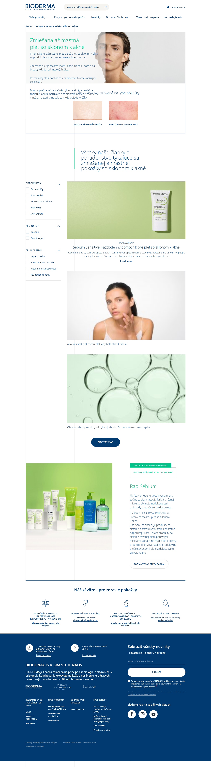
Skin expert (36, 213)
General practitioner (41, 201)
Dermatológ (36, 189)
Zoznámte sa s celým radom (149, 564)
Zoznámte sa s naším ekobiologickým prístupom (85, 619)
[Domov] (40, 7)
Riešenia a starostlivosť (43, 268)
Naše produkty (37, 17)
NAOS (28, 712)
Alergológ (35, 207)
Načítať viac (105, 442)
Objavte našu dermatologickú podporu (46, 624)
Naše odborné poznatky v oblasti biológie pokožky (101, 719)
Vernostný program (147, 17)
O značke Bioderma (117, 17)
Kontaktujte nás (43, 655)
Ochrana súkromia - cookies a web (79, 742)
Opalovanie (53, 720)
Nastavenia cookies (35, 746)
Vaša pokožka (77, 709)
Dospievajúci (37, 238)
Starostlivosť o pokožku (54, 714)
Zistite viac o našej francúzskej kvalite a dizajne (165, 619)
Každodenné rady (40, 274)
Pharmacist (36, 195)
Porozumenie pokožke (42, 262)
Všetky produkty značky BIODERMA (57, 708)
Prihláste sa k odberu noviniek (147, 653)
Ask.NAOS (30, 723)
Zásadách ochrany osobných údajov (142, 694)
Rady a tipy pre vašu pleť (68, 17)
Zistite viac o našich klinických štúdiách (125, 624)
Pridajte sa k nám (101, 730)
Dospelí (34, 231)
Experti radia (37, 256)
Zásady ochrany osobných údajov (41, 742)
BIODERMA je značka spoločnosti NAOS (102, 709)
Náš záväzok (99, 725)
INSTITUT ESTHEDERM (31, 717)
